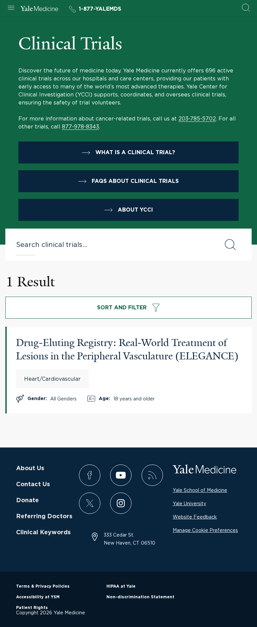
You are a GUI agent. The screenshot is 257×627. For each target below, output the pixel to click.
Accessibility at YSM (38, 597)
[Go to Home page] (39, 9)
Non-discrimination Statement (140, 597)
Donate (27, 501)
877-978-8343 (80, 126)
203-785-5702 (197, 118)
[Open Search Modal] (246, 8)
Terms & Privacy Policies (43, 586)
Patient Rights (32, 608)
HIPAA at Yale (121, 586)
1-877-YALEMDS (100, 9)
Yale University (189, 503)
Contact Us (33, 485)
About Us (30, 468)
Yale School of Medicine (200, 490)
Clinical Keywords (43, 533)
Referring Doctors (44, 517)
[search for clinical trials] (230, 244)
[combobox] (113, 245)
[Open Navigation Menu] (11, 8)
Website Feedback (195, 516)
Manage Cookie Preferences (205, 530)
